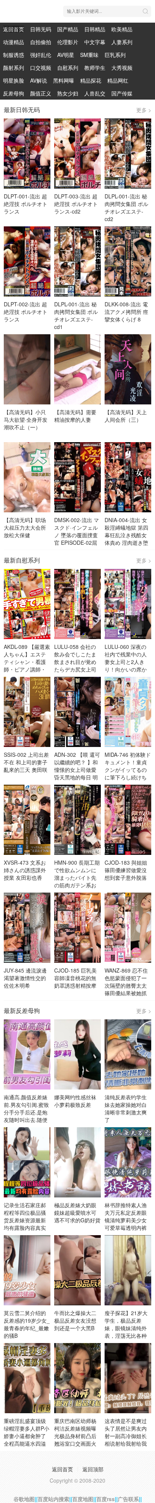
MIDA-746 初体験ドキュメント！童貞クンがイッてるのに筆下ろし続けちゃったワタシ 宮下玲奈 (128, 773)
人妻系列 (121, 41)
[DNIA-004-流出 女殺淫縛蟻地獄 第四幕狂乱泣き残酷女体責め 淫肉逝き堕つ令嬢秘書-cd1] (128, 477)
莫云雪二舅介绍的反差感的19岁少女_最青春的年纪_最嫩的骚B (27, 1324)
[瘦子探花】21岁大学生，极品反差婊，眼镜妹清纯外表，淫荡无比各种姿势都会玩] (128, 1270)
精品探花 (90, 80)
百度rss (105, 1499)
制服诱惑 (13, 54)
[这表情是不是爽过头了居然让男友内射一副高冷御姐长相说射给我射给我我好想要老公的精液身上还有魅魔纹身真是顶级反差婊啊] (128, 1378)
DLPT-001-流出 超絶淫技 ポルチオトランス (25, 203)
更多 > (143, 110)
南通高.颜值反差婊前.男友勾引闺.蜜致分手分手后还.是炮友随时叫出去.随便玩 (26, 1112)
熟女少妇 (67, 93)
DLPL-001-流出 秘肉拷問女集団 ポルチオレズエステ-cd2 (126, 207)
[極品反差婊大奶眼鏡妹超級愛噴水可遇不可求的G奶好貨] (77, 1162)
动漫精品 (13, 41)
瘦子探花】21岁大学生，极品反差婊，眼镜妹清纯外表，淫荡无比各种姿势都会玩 (126, 1328)
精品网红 (117, 80)
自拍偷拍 (40, 41)
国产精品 (67, 29)
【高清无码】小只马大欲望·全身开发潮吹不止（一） (25, 419)
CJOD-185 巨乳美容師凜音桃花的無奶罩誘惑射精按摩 (75, 978)
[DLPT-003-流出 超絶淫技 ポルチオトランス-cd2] (77, 153)
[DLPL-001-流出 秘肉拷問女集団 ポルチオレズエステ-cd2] (128, 153)
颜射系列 (13, 67)
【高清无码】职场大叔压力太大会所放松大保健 (25, 527)
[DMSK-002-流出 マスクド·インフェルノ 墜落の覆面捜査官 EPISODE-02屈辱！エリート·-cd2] (77, 477)
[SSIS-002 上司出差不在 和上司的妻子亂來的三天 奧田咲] (27, 712)
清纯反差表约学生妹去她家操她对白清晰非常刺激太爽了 (126, 1108)
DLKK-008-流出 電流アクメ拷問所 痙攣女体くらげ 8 (126, 311)
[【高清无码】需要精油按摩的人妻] (77, 369)
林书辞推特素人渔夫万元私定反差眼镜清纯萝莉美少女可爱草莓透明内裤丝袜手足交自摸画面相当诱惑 (126, 1223)
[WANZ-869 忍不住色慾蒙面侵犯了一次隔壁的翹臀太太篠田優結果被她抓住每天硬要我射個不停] (128, 928)
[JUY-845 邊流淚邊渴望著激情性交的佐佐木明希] (27, 928)
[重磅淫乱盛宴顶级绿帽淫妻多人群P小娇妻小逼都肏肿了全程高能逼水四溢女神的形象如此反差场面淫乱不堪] (27, 1378)
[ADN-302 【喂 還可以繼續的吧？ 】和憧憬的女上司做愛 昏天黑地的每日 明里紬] (77, 712)
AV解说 (38, 80)
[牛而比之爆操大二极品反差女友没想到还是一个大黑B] (77, 1270)
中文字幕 (94, 41)
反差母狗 (13, 93)
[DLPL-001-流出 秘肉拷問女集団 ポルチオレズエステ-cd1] (77, 261)
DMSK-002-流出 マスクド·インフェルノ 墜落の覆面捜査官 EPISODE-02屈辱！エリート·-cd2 (76, 535)
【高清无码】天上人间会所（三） (126, 415)
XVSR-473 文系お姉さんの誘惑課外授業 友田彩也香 (25, 870)
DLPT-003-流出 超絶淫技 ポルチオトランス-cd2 (76, 203)
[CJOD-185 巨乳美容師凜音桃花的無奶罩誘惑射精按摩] (77, 928)
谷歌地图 (24, 1499)
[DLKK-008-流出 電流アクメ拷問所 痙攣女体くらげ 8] (128, 261)
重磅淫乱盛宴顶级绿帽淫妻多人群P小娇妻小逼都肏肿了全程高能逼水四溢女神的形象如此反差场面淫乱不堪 (26, 1439)
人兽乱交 (94, 93)
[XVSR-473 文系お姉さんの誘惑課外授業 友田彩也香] (27, 820)
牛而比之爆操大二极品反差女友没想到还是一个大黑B (75, 1320)
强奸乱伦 (40, 54)
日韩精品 (94, 29)
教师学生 (94, 67)
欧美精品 (121, 29)
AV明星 (65, 54)
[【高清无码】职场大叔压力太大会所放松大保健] (27, 477)
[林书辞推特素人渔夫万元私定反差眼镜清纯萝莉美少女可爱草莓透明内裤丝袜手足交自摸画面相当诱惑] (128, 1162)
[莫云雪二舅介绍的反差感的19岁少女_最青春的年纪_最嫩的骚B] (27, 1270)
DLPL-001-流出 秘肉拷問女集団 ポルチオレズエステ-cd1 (76, 315)
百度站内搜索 (53, 1499)
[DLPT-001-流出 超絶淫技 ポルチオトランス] (27, 153)
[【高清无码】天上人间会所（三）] (128, 369)
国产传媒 (121, 93)
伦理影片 (67, 41)
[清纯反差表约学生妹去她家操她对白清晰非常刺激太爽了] (128, 1054)
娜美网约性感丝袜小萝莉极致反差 (75, 1100)
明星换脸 (13, 80)
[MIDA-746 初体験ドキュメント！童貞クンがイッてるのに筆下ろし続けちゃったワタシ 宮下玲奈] (128, 712)
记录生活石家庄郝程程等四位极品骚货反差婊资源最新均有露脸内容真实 (25, 1216)
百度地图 (82, 1499)
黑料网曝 (63, 80)
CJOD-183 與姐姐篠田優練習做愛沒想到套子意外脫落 (126, 870)
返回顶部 (92, 1469)
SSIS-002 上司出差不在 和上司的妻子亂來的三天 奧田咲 (26, 762)
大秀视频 (121, 67)
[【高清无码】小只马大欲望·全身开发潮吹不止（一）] (27, 369)
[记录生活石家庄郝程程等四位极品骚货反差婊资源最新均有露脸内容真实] (27, 1162)
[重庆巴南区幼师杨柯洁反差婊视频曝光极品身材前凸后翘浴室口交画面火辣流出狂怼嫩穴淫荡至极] (77, 1378)
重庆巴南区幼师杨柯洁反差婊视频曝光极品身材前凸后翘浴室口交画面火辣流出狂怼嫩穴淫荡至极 (75, 1439)
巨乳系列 (115, 54)
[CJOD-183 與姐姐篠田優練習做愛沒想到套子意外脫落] (128, 820)
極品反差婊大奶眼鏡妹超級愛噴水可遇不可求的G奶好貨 (77, 1212)
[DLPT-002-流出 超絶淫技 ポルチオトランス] (27, 261)
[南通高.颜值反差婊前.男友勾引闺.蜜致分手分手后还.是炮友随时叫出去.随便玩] (27, 1054)
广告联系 (128, 1499)
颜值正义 (40, 93)
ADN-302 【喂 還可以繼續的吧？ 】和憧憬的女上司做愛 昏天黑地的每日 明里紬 (77, 769)
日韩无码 (40, 29)
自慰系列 (67, 67)
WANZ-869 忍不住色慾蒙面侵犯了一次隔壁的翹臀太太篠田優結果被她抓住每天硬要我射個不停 (126, 989)
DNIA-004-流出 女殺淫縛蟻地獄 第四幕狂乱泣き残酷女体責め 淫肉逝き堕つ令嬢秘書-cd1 (126, 535)
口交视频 (40, 67)
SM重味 (89, 54)
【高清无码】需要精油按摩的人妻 (75, 415)
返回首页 (13, 29)
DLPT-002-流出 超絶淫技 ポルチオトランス (25, 311)
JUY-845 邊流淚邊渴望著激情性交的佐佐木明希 (25, 978)
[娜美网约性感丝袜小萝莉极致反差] (77, 1054)
